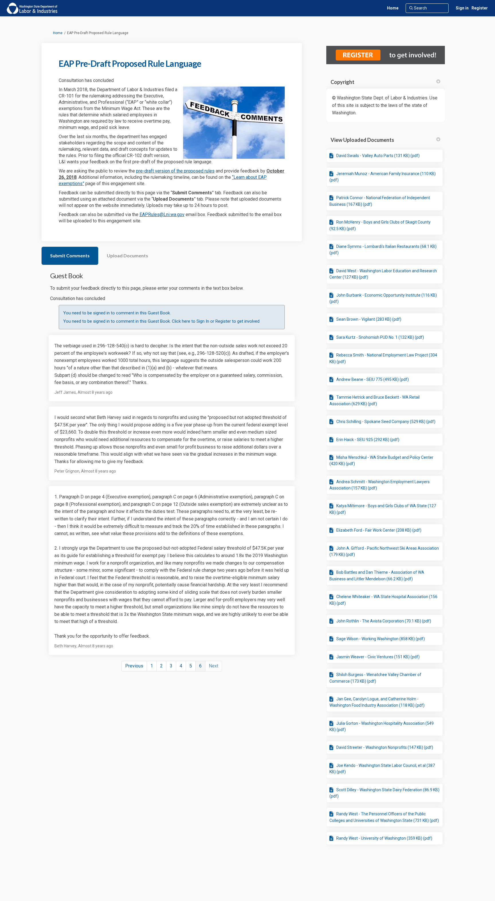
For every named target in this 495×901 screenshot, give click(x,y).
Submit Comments (70, 255)
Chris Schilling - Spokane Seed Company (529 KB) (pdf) (385, 421)
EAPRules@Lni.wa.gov (162, 214)
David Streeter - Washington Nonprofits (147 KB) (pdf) (384, 747)
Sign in (462, 8)
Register (480, 8)
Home (57, 33)
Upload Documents (127, 255)
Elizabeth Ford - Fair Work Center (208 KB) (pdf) (378, 530)
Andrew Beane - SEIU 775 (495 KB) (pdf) (372, 379)
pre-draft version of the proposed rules (175, 171)
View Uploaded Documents (362, 140)
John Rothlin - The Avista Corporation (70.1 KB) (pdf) (383, 621)
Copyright (342, 82)
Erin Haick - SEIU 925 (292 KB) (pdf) (367, 439)
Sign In (203, 321)
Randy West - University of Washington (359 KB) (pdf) (384, 838)
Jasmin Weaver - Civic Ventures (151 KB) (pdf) (378, 657)
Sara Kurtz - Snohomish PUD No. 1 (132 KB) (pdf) (380, 337)
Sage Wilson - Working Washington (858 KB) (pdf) (380, 638)
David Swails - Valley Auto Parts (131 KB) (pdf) (378, 155)
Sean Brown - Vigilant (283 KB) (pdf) (368, 319)
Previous (134, 666)
